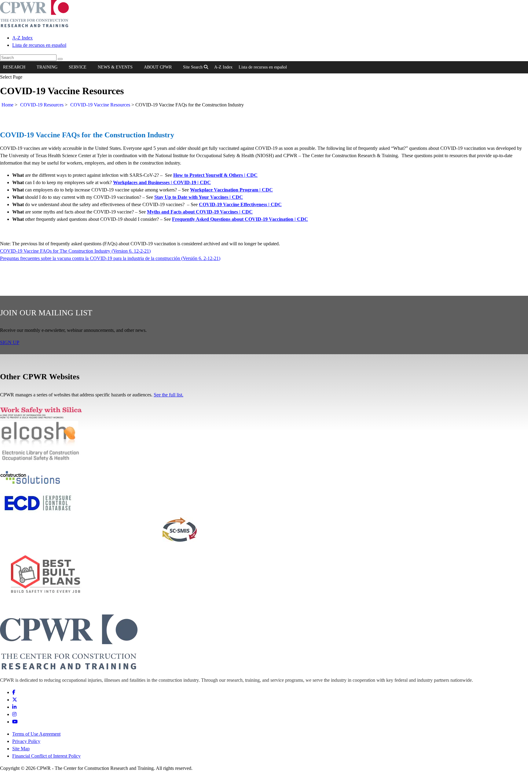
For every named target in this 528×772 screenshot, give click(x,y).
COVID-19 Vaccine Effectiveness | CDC (240, 204)
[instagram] (14, 714)
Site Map (21, 748)
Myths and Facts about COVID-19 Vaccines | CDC (200, 211)
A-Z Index (22, 37)
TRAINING (47, 67)
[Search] (60, 59)
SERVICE (77, 67)
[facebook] (13, 692)
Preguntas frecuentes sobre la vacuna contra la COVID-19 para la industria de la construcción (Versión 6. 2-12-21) (110, 258)
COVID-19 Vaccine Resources (100, 104)
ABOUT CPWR (158, 67)
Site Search (193, 67)
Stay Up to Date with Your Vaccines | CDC (198, 197)
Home (7, 104)
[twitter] (14, 699)
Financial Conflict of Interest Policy (46, 756)
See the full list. (168, 394)
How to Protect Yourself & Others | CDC (215, 175)
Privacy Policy (26, 741)
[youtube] (15, 721)
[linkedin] (14, 707)
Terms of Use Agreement (36, 734)
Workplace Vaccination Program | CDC (231, 189)
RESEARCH (14, 67)
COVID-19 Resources (42, 104)
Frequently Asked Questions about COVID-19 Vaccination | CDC (240, 219)
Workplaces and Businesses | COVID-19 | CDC (162, 182)
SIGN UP (9, 342)
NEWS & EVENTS (115, 67)
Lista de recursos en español (39, 45)
